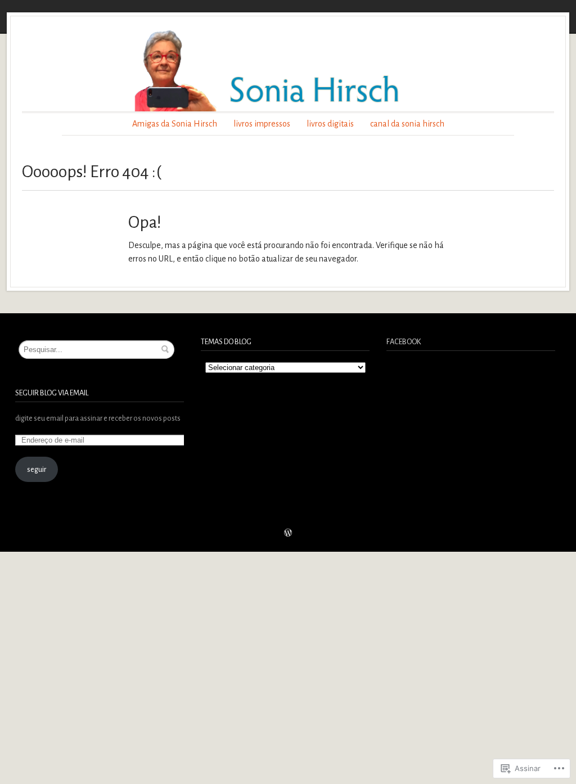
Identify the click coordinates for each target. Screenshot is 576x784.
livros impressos (261, 123)
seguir (36, 469)
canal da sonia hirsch (407, 123)
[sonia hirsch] (288, 69)
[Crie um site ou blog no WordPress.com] (288, 534)
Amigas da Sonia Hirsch (174, 123)
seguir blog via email (51, 393)
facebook (403, 341)
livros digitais (330, 123)
